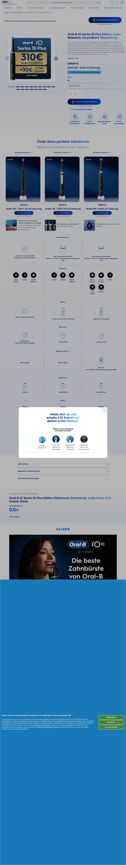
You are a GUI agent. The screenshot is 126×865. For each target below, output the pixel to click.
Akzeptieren (111, 717)
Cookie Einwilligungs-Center (47, 727)
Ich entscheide (111, 727)
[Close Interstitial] (104, 410)
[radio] (42, 443)
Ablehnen (111, 722)
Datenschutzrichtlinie (42, 725)
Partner (46, 719)
